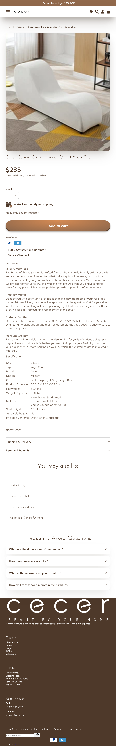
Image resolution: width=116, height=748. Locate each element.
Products (20, 26)
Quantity (10, 189)
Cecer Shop (19, 744)
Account (103, 12)
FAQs (8, 648)
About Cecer (12, 642)
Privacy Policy (12, 672)
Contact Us (11, 645)
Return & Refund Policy (17, 678)
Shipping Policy (13, 675)
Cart (108, 12)
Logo (21, 12)
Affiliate (9, 651)
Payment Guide (13, 684)
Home (9, 26)
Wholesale (11, 654)
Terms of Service (14, 681)
